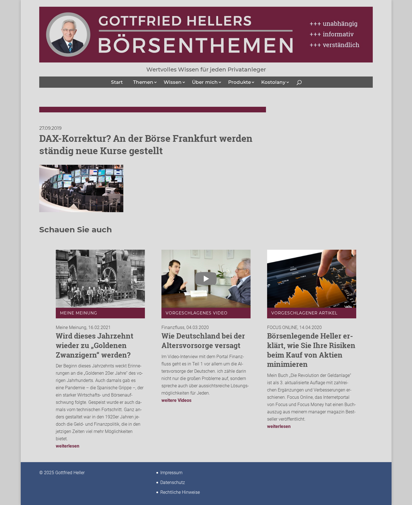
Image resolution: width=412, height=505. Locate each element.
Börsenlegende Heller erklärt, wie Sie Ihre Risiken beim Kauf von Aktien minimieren (311, 350)
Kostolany (273, 82)
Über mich (205, 82)
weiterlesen (67, 446)
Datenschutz (172, 482)
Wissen (173, 82)
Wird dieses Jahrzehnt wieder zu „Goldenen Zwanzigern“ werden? (94, 345)
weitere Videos (176, 400)
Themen (143, 82)
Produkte (239, 82)
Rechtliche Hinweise (180, 492)
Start (117, 82)
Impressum (171, 472)
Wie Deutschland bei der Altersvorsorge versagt (203, 340)
